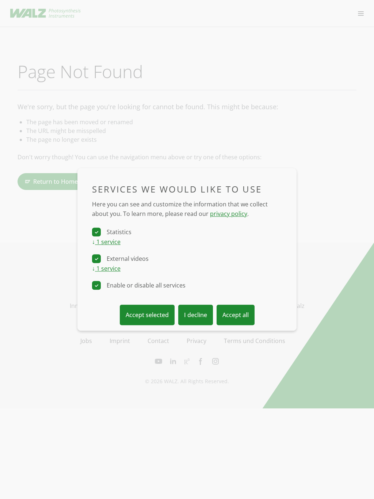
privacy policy (228, 214)
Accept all (235, 315)
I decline (195, 315)
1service (106, 242)
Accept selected (147, 315)
